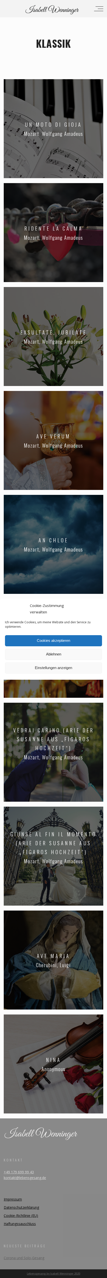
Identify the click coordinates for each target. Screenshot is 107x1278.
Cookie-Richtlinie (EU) (21, 1215)
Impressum (13, 1199)
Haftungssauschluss (20, 1223)
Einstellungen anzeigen (53, 668)
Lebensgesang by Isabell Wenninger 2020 (53, 1273)
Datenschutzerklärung (21, 1207)
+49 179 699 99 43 (19, 1172)
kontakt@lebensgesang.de (25, 1177)
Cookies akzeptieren (53, 640)
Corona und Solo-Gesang (24, 1257)
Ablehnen (53, 654)
